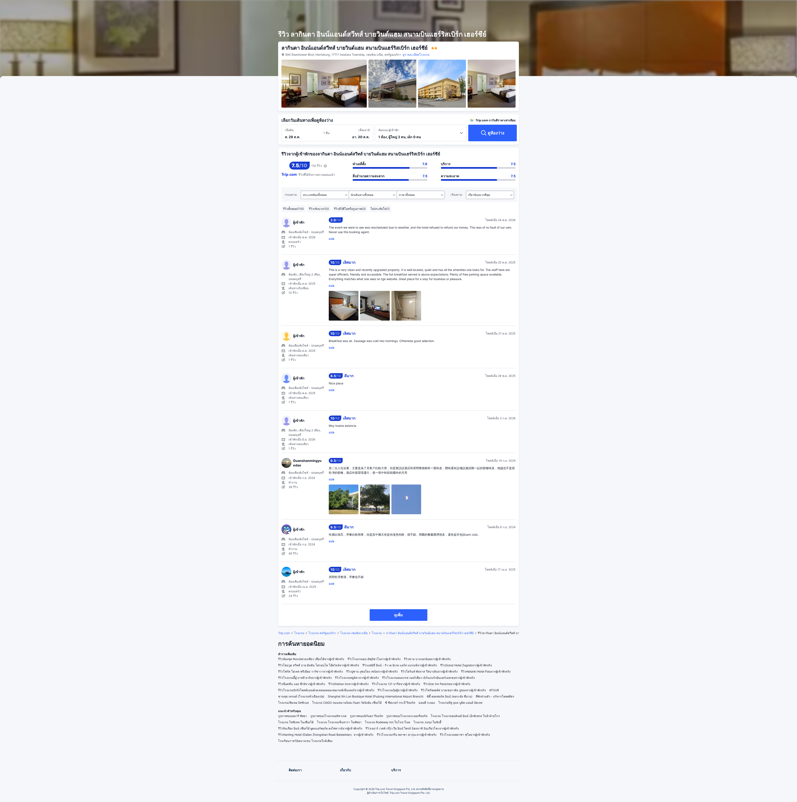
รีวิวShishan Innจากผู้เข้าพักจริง (348, 684)
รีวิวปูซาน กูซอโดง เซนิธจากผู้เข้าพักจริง (372, 671)
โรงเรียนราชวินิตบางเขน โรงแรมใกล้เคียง (305, 741)
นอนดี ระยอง (426, 702)
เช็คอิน (289, 130)
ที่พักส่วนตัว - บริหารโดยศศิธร (495, 696)
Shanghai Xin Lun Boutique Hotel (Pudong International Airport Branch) (375, 696)
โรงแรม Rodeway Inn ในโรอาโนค (387, 722)
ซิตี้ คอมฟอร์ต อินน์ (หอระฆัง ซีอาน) (449, 696)
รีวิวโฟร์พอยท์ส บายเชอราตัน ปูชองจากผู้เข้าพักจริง (453, 690)
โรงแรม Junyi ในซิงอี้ (427, 722)
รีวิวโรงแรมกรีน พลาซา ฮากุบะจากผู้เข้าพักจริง (406, 734)
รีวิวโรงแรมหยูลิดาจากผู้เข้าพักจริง (357, 677)
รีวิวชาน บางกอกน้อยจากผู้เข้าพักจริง (427, 659)
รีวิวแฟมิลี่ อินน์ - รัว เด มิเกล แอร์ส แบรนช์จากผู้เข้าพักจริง (399, 665)
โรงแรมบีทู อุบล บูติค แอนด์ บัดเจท (460, 702)
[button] (571, 6)
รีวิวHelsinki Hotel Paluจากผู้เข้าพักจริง (486, 671)
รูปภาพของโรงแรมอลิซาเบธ (328, 716)
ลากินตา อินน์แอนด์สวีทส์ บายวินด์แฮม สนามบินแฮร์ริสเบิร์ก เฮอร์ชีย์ (430, 633)
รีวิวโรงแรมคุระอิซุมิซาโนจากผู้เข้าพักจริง (374, 659)
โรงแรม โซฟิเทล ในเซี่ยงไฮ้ (296, 722)
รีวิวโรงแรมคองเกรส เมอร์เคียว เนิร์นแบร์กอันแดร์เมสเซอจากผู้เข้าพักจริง (428, 677)
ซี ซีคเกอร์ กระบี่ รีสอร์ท (400, 702)
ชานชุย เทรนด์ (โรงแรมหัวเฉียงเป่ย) (301, 696)
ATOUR (494, 690)
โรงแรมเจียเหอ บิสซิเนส (293, 702)
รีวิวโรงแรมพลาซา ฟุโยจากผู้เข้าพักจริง (465, 734)
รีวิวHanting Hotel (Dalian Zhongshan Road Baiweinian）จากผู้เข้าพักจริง (325, 734)
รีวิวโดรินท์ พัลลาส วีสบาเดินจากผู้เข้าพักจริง (429, 671)
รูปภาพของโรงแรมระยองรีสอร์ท (406, 716)
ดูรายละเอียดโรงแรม (416, 54)
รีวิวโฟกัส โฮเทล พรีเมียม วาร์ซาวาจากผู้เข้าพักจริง (310, 671)
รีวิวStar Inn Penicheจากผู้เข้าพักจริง (446, 684)
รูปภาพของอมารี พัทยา (292, 716)
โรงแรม (299, 633)
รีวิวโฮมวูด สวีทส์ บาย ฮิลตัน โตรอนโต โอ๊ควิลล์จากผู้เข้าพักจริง (318, 665)
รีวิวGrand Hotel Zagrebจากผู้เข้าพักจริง (466, 665)
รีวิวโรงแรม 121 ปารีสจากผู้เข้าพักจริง (396, 684)
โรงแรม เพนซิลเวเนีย (354, 633)
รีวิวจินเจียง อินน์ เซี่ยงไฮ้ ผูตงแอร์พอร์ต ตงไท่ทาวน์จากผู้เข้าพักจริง (320, 728)
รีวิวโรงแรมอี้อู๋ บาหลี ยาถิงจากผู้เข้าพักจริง (305, 677)
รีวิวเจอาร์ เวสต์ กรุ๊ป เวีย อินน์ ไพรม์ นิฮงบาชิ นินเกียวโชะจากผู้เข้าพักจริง (412, 728)
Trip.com (284, 633)
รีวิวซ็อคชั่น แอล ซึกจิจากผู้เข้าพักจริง (301, 684)
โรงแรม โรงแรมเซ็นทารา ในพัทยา (339, 722)
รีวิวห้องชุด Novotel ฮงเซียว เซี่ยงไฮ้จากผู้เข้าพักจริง (311, 659)
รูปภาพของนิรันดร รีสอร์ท (366, 716)
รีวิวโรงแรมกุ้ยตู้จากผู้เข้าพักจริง (398, 690)
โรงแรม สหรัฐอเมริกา (322, 633)
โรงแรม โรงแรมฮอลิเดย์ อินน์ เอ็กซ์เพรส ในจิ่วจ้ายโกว (465, 716)
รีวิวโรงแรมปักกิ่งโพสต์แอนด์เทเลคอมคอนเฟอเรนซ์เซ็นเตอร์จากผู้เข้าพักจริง (326, 690)
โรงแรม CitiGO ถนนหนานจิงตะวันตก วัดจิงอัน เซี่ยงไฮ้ (347, 702)
